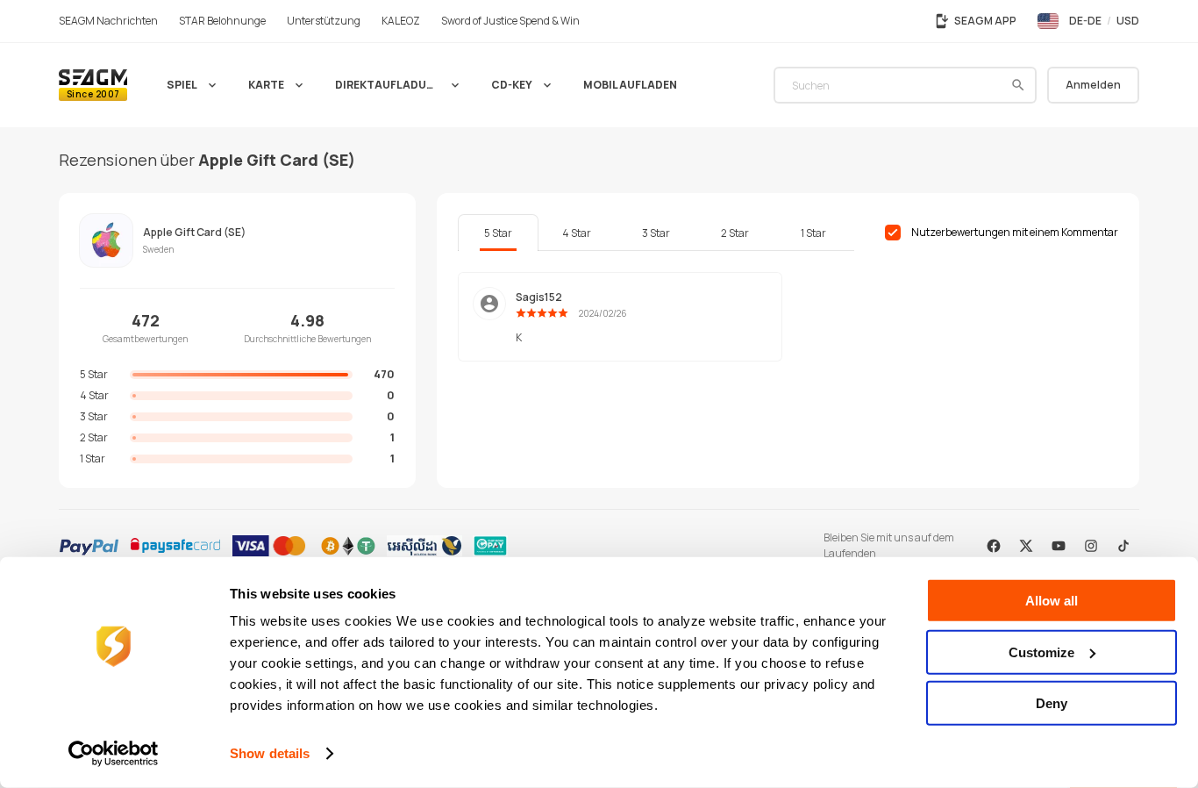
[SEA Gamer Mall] (93, 85)
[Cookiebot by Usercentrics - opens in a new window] (113, 754)
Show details (270, 753)
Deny (1051, 703)
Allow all (1051, 600)
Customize (1041, 651)
